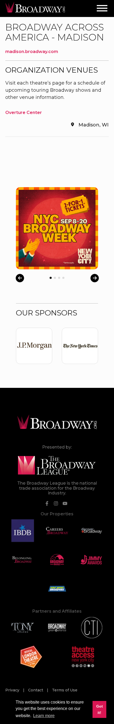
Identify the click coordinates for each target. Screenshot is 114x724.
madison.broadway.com (31, 51)
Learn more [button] (44, 715)
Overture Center (23, 112)
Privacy (12, 690)
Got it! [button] (99, 709)
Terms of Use (64, 690)
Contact (36, 690)
